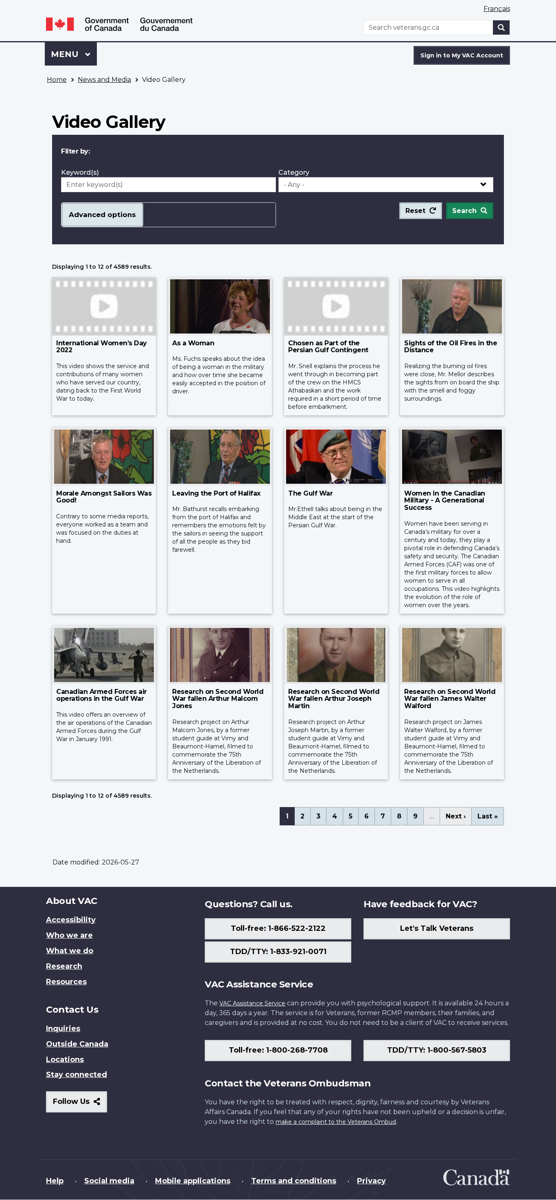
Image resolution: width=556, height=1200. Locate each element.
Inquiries (63, 1028)
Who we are (69, 935)
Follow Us (80, 1104)
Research (64, 966)
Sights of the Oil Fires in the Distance (450, 346)
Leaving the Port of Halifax (216, 493)
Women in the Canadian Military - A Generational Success (444, 500)
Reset (415, 211)
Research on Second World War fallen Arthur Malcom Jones (217, 699)
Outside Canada (77, 1044)
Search (464, 211)
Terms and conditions (293, 1180)
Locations (65, 1059)
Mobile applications (192, 1180)
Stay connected (76, 1074)
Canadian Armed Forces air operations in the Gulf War (101, 695)
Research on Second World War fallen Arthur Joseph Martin (333, 699)
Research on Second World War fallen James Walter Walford (449, 699)
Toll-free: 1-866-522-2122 (278, 928)
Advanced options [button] (102, 215)
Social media (109, 1180)
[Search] (501, 27)
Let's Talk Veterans (436, 928)
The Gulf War (310, 493)
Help (54, 1180)
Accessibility (71, 919)
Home (57, 79)
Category (293, 172)
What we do (69, 950)
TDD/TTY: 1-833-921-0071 (278, 951)
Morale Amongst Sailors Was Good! (103, 497)
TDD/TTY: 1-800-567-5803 (436, 1050)
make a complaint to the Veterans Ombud (336, 1121)
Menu (66, 54)
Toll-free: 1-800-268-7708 (278, 1050)
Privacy (371, 1180)
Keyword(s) (80, 172)
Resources (66, 981)
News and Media (104, 79)
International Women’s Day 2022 (101, 346)
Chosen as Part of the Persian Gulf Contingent (328, 346)
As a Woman (193, 343)
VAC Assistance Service (252, 1003)
